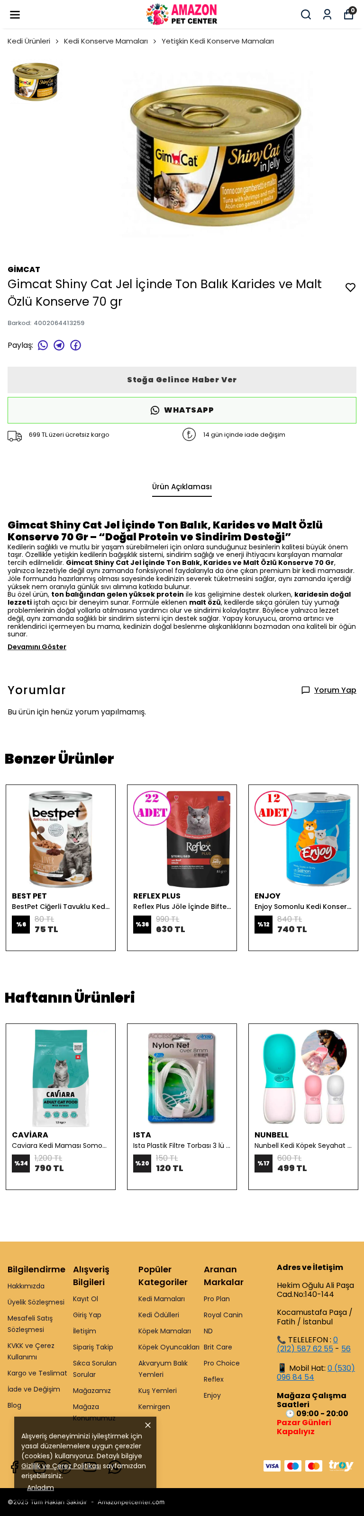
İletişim (84, 1331)
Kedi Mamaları (161, 1299)
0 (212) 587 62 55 (307, 1344)
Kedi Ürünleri (29, 41)
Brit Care (218, 1347)
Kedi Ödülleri (158, 1315)
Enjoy (212, 1395)
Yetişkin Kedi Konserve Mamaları (218, 41)
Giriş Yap (87, 1315)
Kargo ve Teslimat (37, 1373)
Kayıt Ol (85, 1299)
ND (208, 1331)
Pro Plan (217, 1299)
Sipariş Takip (93, 1347)
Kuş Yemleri (157, 1390)
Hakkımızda (26, 1286)
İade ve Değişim (34, 1389)
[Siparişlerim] (327, 14)
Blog (14, 1405)
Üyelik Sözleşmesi (36, 1302)
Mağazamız (92, 1390)
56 (346, 1348)
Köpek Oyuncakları (169, 1347)
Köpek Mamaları (164, 1331)
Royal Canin (223, 1315)
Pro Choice (222, 1363)
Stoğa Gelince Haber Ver (182, 379)
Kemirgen (154, 1406)
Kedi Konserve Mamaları (106, 41)
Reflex (214, 1379)
